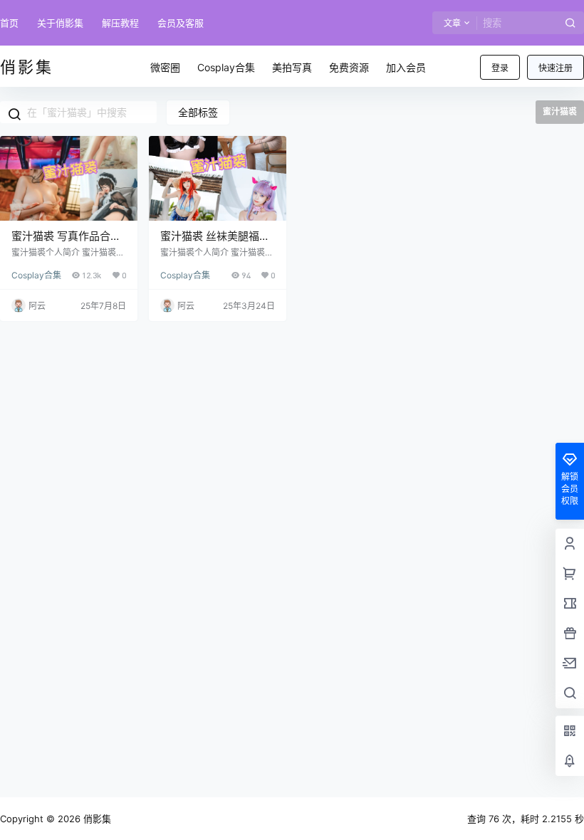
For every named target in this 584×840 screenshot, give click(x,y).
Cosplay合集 (36, 275)
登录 (500, 68)
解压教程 (120, 22)
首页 (9, 22)
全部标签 (198, 112)
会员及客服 (180, 22)
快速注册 (555, 68)
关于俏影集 (60, 22)
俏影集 (95, 818)
